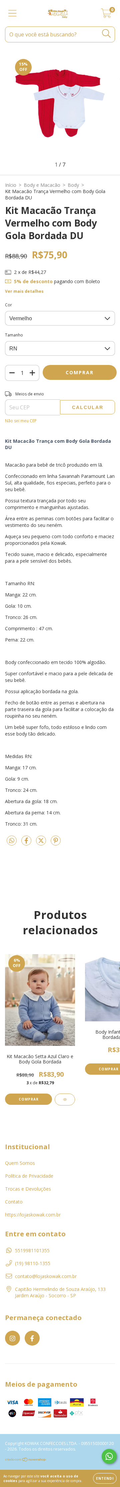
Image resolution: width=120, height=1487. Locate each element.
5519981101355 (32, 1250)
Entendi (105, 1478)
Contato (14, 1202)
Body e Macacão (42, 185)
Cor (8, 305)
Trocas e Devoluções (28, 1189)
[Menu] (12, 13)
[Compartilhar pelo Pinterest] (56, 843)
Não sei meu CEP (21, 421)
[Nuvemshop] (26, 1460)
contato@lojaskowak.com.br (46, 1276)
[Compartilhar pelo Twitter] (41, 843)
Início (10, 185)
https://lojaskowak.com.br (33, 1214)
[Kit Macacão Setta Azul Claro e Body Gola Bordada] (65, 1099)
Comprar (29, 1099)
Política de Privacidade (29, 1176)
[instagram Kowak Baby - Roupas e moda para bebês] (12, 1338)
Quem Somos (20, 1163)
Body (73, 185)
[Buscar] (106, 33)
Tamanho (14, 335)
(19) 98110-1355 (32, 1263)
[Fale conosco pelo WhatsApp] (109, 1456)
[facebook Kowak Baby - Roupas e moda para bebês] (32, 1338)
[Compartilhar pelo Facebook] (27, 843)
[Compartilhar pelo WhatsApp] (12, 841)
